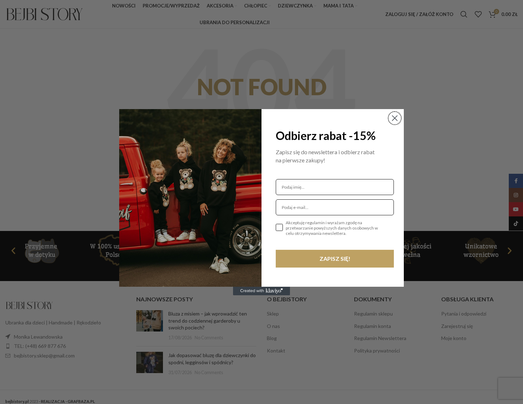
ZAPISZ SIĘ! (334, 258)
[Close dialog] (395, 118)
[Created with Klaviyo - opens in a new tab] (261, 291)
